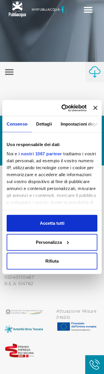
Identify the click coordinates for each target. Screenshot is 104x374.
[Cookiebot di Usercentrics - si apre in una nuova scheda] (64, 108)
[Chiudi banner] (95, 108)
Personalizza (49, 241)
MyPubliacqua (46, 10)
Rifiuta (52, 261)
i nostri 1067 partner (40, 153)
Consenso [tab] (17, 123)
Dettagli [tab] (44, 123)
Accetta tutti (52, 223)
